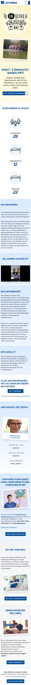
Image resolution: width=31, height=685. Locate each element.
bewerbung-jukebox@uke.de (22, 396)
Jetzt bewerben (15, 391)
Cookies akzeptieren (15, 681)
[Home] (9, 3)
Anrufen (15, 448)
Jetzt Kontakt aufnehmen (14, 93)
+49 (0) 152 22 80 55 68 (16, 453)
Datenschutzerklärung (18, 676)
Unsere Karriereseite (16, 662)
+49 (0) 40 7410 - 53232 (16, 445)
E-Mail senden (15, 464)
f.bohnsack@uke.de (16, 461)
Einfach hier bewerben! (9, 527)
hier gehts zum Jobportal (15, 598)
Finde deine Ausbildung (15, 534)
